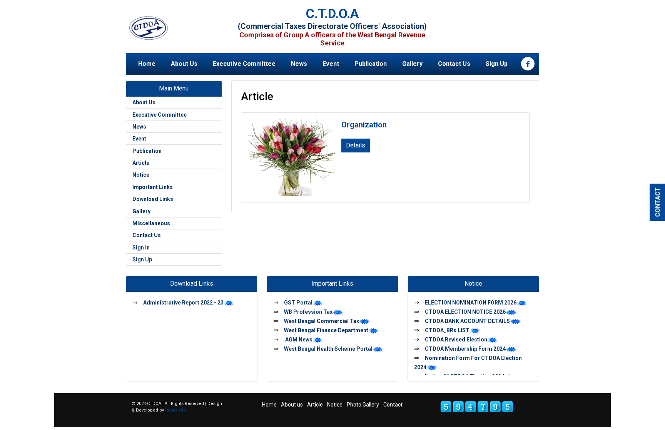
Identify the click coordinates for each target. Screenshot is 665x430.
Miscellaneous (151, 223)
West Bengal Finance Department (326, 330)
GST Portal (298, 302)
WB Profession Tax (308, 312)
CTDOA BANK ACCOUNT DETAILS (467, 321)
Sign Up (497, 63)
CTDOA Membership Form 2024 (465, 349)
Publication (370, 63)
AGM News (298, 339)
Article (140, 163)
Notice (140, 175)
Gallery (412, 63)
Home (146, 63)
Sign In (141, 247)
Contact (393, 405)
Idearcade (175, 410)
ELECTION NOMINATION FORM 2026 (470, 302)
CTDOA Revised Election (456, 339)
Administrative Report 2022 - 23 (183, 302)
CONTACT (658, 202)
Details (355, 145)
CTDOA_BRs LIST (447, 330)
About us (292, 405)
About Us (184, 63)
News (299, 63)
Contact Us (454, 63)
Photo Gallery (363, 405)
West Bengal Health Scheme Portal (328, 349)
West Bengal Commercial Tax (321, 321)
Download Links (152, 199)
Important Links (152, 187)
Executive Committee (244, 63)
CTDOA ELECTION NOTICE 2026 (465, 312)
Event (330, 63)
